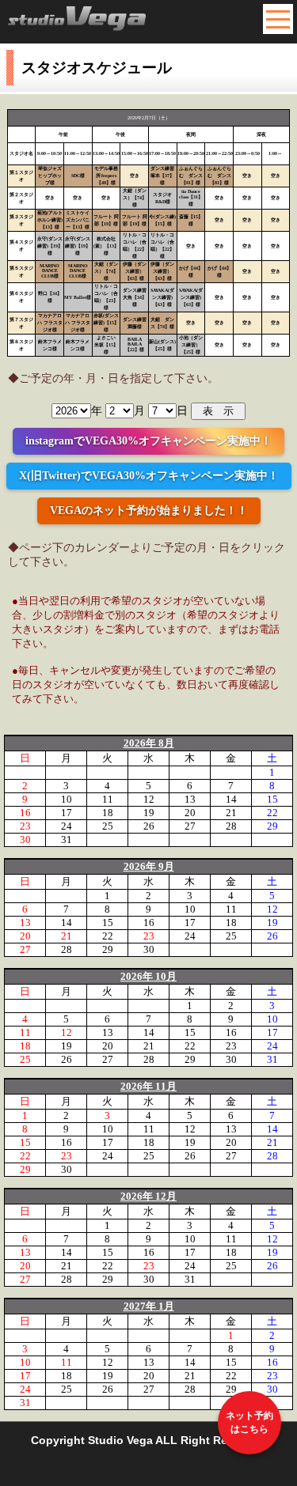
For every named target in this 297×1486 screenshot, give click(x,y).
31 (66, 839)
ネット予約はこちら (249, 1422)
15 (272, 799)
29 (272, 826)
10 (66, 799)
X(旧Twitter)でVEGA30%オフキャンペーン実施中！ (149, 476)
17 (66, 813)
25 (107, 826)
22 (272, 813)
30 (25, 839)
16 (25, 813)
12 (148, 799)
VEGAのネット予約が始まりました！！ (149, 510)
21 (231, 813)
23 (25, 826)
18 (107, 813)
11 (107, 799)
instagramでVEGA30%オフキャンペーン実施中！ (148, 441)
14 (231, 799)
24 (66, 826)
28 (231, 826)
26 (148, 826)
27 (190, 826)
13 (190, 799)
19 (148, 813)
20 (190, 813)
